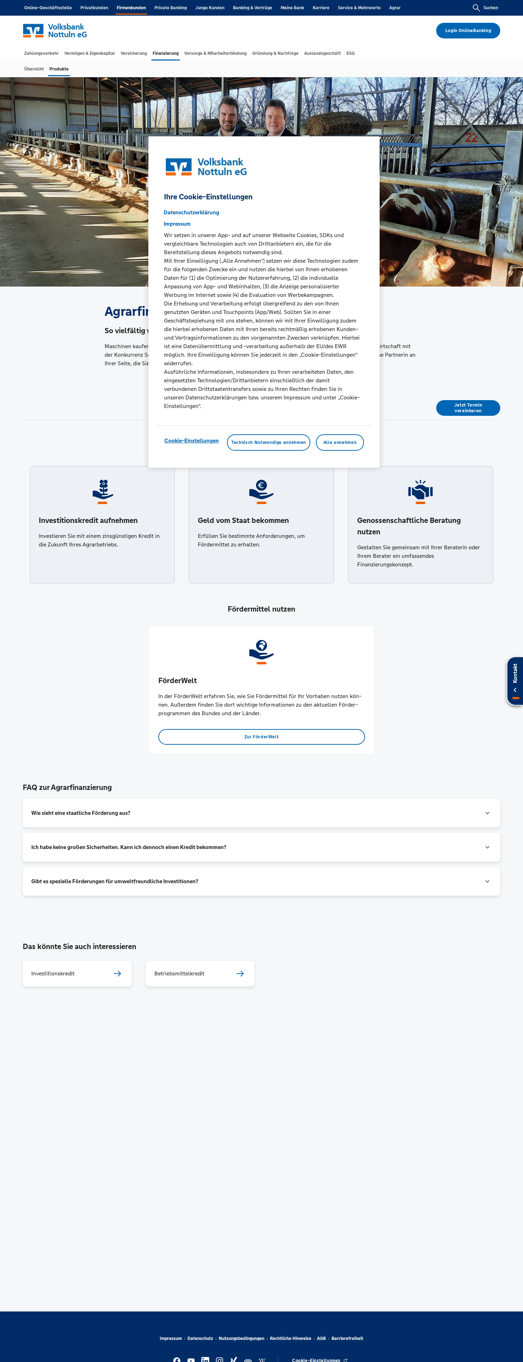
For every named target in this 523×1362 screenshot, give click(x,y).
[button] (261, 813)
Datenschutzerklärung (191, 212)
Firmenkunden (131, 8)
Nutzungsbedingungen (241, 1338)
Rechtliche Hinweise (290, 1338)
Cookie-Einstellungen (191, 440)
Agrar (395, 8)
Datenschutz (200, 1338)
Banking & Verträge (252, 8)
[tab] (41, 53)
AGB (321, 1338)
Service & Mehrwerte (359, 8)
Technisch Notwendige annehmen (268, 442)
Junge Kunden (209, 8)
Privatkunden (94, 8)
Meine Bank (292, 8)
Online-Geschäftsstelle (48, 8)
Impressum (171, 1338)
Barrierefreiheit (347, 1338)
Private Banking (170, 8)
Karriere (321, 8)
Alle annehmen (339, 442)
